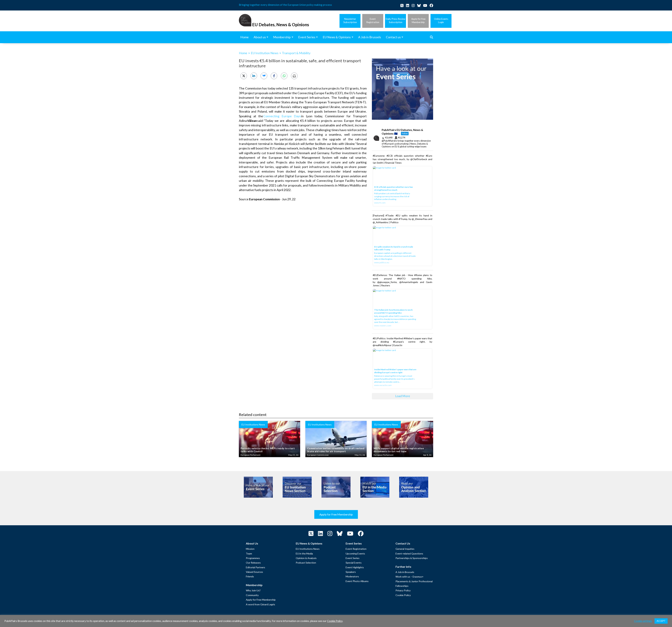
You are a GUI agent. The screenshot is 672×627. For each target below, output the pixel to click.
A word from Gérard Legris (260, 604)
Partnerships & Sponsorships (412, 558)
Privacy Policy (403, 590)
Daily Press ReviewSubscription (395, 20)
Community (252, 595)
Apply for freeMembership (418, 20)
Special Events (354, 562)
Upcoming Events (355, 553)
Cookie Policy (403, 595)
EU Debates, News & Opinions (280, 24)
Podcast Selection (306, 562)
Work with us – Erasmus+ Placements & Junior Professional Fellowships (414, 581)
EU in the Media (304, 553)
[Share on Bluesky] (264, 76)
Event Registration (356, 548)
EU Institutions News (308, 548)
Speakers (351, 571)
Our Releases (253, 562)
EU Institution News (264, 53)
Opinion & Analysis (306, 558)
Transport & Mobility (296, 53)
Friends (250, 576)
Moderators (352, 576)
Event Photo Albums (357, 581)
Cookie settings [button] (643, 620)
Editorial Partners (255, 567)
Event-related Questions (409, 553)
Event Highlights (355, 567)
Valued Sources (254, 571)
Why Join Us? (253, 590)
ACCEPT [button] (661, 620)
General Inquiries (405, 548)
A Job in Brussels (405, 572)
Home (243, 53)
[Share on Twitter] (243, 76)
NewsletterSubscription (350, 20)
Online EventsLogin (441, 20)
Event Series (352, 558)
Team (249, 553)
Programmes (253, 558)
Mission (250, 548)
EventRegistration (372, 20)
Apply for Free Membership (336, 514)
